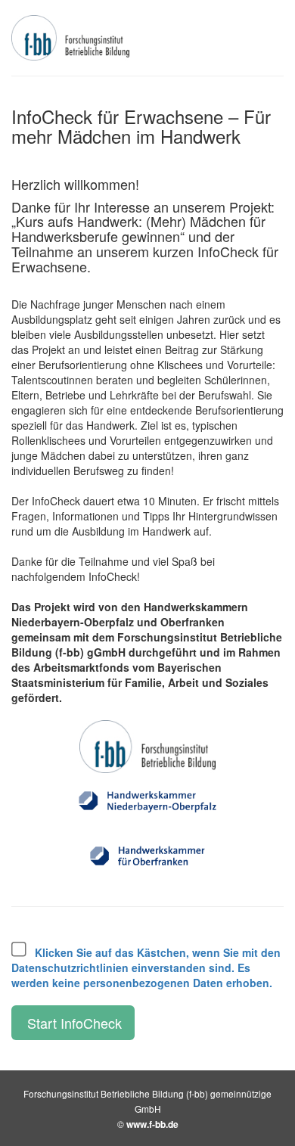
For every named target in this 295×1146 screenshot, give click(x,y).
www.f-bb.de (152, 1124)
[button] (146, 967)
